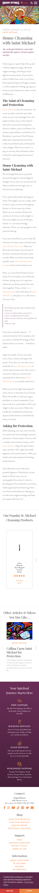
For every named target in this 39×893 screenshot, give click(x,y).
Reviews (19, 866)
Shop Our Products (19, 819)
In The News (19, 863)
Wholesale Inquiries (19, 828)
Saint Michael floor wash (13, 246)
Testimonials (19, 869)
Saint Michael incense (22, 366)
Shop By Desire (19, 825)
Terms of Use (19, 849)
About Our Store (19, 860)
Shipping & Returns (19, 843)
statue (5, 445)
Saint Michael (10, 32)
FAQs (19, 840)
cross (13, 445)
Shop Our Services (19, 822)
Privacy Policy (19, 846)
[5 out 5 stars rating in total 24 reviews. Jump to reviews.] (19, 575)
